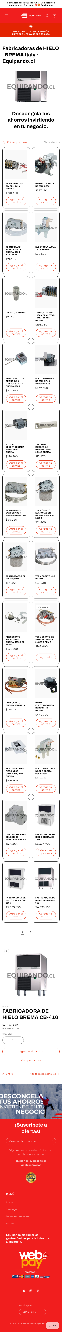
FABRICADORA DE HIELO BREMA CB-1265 (16, 900)
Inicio (9, 1202)
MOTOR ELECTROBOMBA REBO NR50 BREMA (15, 448)
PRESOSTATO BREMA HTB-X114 (15, 704)
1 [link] (22, 932)
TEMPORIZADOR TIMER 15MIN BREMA (15, 186)
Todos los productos (18, 1216)
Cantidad (7, 1034)
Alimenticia (23, 1324)
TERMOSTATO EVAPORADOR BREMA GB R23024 (16, 513)
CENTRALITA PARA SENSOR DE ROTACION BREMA (16, 837)
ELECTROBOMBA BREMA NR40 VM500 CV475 (44, 381)
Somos (10, 1223)
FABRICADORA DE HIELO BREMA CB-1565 (45, 837)
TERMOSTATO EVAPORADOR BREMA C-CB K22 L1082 (44, 514)
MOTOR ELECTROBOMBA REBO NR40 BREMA (44, 706)
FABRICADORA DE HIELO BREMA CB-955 (45, 900)
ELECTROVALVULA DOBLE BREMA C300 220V (45, 771)
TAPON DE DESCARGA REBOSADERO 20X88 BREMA (43, 448)
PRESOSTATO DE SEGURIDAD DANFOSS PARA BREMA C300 (15, 382)
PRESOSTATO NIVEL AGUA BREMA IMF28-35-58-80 (15, 641)
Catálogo (11, 1209)
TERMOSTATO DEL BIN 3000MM (15, 577)
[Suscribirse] (52, 1141)
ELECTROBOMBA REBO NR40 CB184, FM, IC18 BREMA (15, 772)
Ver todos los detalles (43, 1074)
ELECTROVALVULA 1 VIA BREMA (45, 248)
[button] (6, 15)
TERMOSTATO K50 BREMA (45, 577)
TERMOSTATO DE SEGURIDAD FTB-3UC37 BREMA (44, 639)
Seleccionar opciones (46, 852)
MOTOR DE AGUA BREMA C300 (44, 184)
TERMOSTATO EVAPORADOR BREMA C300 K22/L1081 (13, 251)
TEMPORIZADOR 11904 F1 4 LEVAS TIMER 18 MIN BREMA (45, 316)
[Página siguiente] (39, 932)
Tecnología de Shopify (41, 1324)
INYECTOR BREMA (16, 313)
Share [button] (9, 1074)
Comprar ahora (31, 1060)
